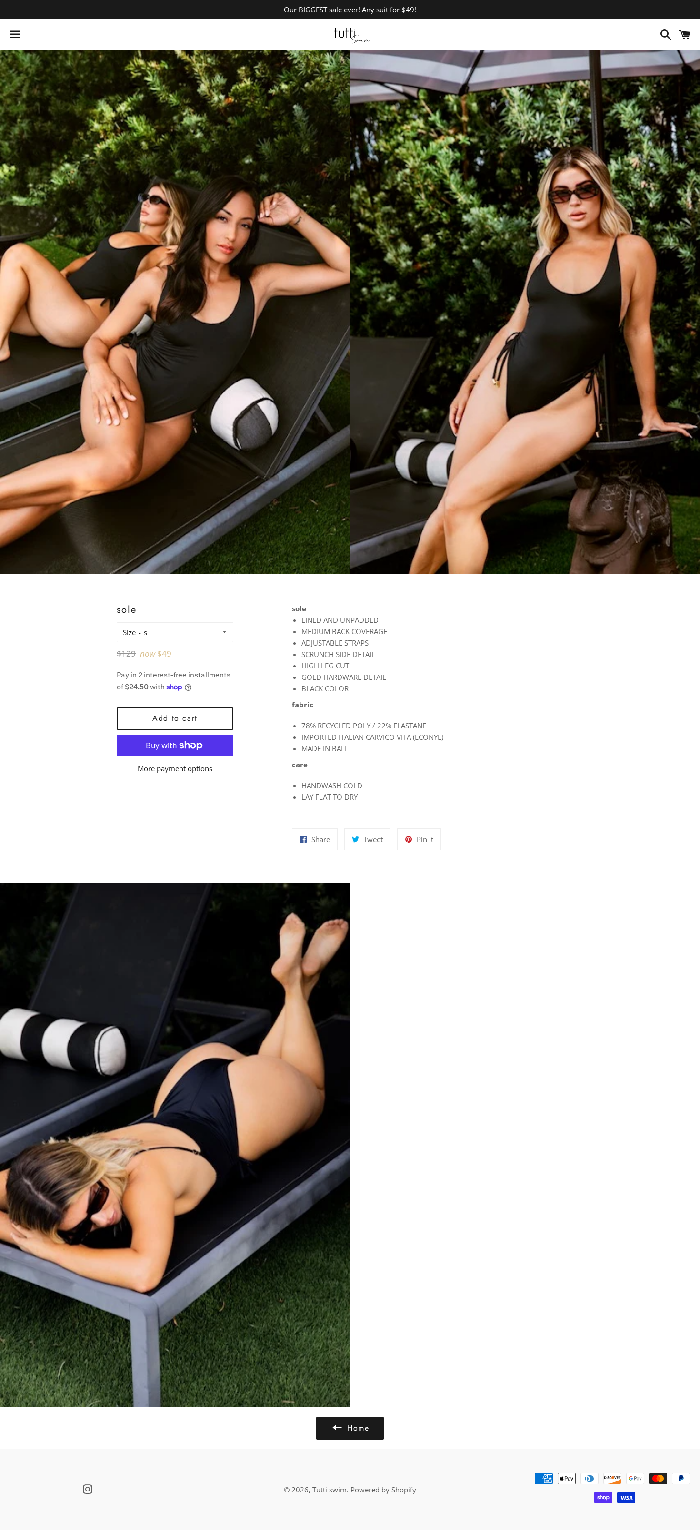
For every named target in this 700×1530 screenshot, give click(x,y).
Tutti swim (329, 1489)
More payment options (175, 768)
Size (129, 632)
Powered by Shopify (383, 1489)
